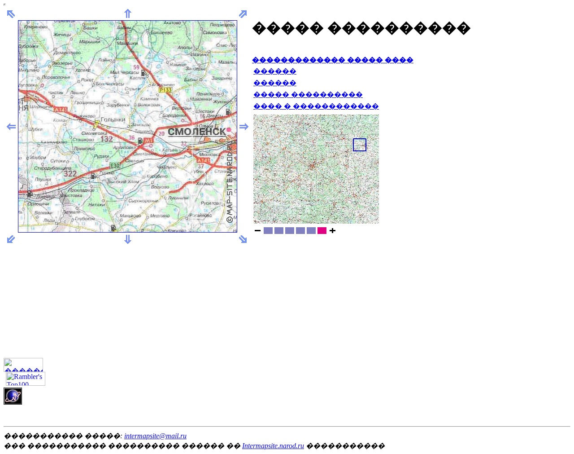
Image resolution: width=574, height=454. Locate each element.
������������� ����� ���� (332, 60)
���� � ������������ (316, 106)
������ (274, 71)
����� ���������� (308, 94)
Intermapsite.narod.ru (273, 446)
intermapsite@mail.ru (155, 436)
